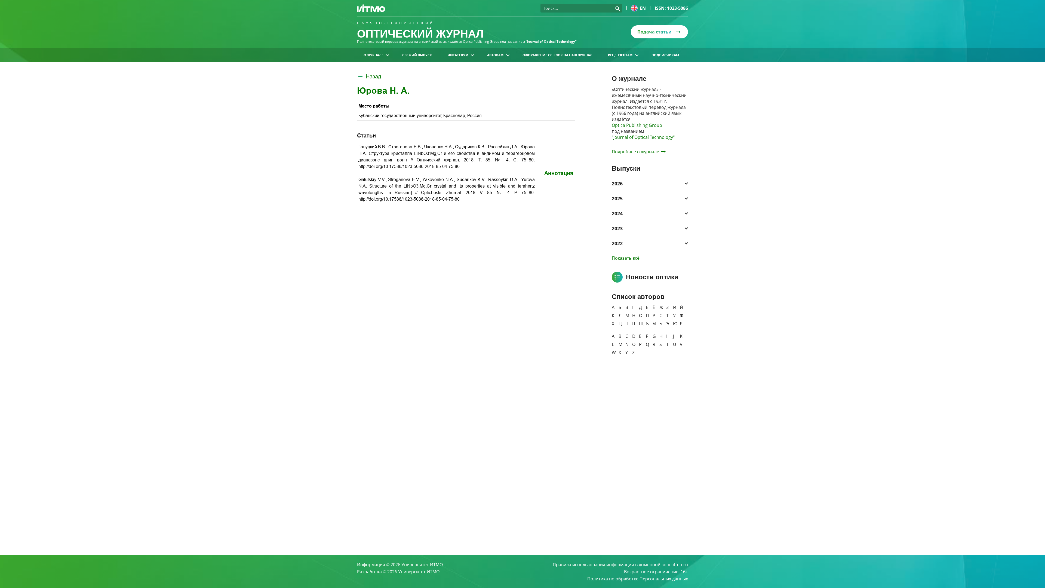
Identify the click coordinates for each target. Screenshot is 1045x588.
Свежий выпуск (417, 55)
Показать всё (626, 258)
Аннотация (558, 173)
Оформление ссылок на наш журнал (557, 55)
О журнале (373, 55)
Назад (373, 76)
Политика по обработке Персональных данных (637, 578)
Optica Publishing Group (637, 125)
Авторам (495, 55)
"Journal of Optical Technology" (643, 137)
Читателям (458, 55)
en (643, 8)
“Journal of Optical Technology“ (551, 41)
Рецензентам (620, 55)
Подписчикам (665, 55)
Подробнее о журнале (635, 151)
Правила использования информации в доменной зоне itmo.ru (620, 564)
